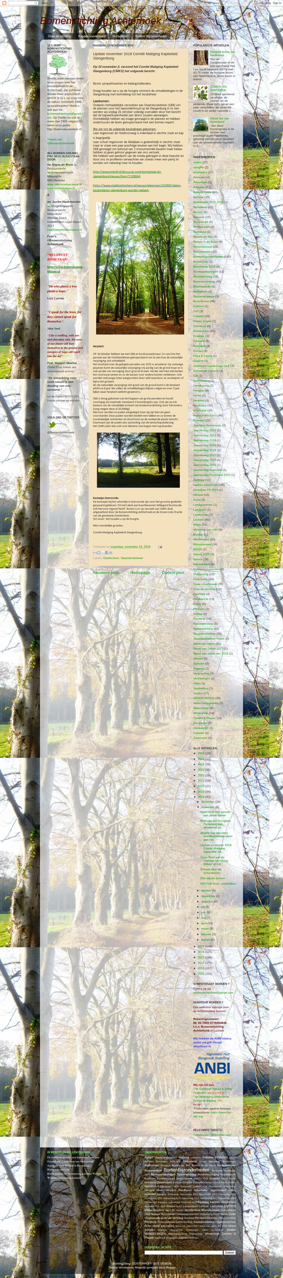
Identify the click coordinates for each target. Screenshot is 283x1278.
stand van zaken (204, 643)
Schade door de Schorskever (210, 871)
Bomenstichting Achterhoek (100, 20)
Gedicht (198, 361)
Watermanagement (205, 703)
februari (206, 934)
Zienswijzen (201, 728)
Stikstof (198, 658)
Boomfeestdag (202, 276)
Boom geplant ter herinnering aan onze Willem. (74, 1173)
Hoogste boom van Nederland (222, 53)
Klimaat (198, 494)
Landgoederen (203, 504)
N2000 (197, 549)
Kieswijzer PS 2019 (205, 489)
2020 (201, 786)
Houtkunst (200, 405)
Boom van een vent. (58, 1169)
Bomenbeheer (202, 246)
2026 (201, 753)
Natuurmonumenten (206, 569)
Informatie (200, 410)
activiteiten (200, 172)
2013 (201, 968)
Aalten (197, 162)
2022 (201, 775)
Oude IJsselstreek (205, 584)
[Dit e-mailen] (95, 552)
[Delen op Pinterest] (111, 552)
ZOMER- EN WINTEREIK (218, 88)
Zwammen (200, 738)
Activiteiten (121, 36)
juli (203, 906)
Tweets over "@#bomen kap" (212, 1134)
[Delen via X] (103, 552)
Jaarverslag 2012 (204, 430)
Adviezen (199, 177)
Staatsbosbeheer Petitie (209, 638)
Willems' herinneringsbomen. (64, 1178)
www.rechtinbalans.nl (61, 188)
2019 (201, 791)
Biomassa (199, 231)
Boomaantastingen (205, 271)
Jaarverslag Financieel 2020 (211, 475)
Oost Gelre (200, 579)
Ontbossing (200, 574)
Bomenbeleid (201, 251)
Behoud (198, 197)
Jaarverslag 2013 (204, 435)
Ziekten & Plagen (204, 718)
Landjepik (199, 509)
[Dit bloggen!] (99, 552)
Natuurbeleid (201, 564)
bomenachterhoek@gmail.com (213, 992)
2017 (201, 946)
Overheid (199, 594)
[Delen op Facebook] (107, 552)
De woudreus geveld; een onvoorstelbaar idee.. (73, 1157)
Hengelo (198, 390)
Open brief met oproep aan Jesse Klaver (215, 813)
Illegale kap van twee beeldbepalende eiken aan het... (216, 836)
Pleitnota (199, 609)
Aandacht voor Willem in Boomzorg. (68, 1165)
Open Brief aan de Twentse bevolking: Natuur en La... (214, 861)
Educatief (199, 346)
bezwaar (198, 217)
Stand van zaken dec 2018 (210, 653)
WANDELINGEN (203, 698)
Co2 (196, 311)
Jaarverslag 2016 (204, 450)
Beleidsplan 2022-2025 (208, 202)
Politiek (198, 614)
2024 (201, 764)
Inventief (198, 420)
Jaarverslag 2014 (204, 440)
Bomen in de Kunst (205, 241)
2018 (201, 797)
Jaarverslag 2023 (204, 460)
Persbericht (200, 599)
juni (204, 912)
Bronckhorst (201, 301)
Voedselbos (200, 688)
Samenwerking (203, 628)
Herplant (198, 400)
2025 (201, 758)
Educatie (199, 341)
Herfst (197, 395)
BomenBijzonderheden (208, 256)
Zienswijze (200, 723)
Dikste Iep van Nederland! (219, 120)
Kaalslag (198, 479)
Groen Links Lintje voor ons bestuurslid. (70, 1161)
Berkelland (200, 207)
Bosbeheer (200, 291)
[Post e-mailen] (159, 546)
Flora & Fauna (202, 356)
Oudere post (173, 572)
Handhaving (201, 385)
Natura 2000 (201, 554)
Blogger (171, 1267)
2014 (201, 962)
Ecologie (198, 336)
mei (204, 917)
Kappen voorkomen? (92, 36)
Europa (198, 351)
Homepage (140, 572)
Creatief (198, 316)
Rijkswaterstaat (203, 623)
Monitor (198, 534)
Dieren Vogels (202, 321)
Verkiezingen (201, 678)
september (208, 896)
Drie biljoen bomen (212, 878)
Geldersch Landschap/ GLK (211, 365)
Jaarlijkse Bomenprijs (207, 425)
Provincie (199, 618)
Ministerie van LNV (205, 529)
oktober (206, 890)
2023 (201, 769)
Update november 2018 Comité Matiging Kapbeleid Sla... (215, 848)
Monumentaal (202, 544)
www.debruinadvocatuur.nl (64, 184)
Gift (195, 375)
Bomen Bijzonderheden (151, 36)
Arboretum (200, 182)
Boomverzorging (204, 281)
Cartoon (198, 306)
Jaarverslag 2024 (204, 465)
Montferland (201, 539)
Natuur (197, 559)
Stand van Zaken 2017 (208, 648)
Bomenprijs (200, 261)
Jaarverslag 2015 (204, 445)
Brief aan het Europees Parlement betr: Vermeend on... (215, 824)
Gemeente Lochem (206, 370)
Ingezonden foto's (205, 415)
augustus (207, 901)
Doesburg (199, 326)
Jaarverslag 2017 (204, 455)
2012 (201, 973)
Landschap (200, 514)
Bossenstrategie (203, 296)
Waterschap (201, 708)
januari (206, 939)
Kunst (197, 499)
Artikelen (199, 187)
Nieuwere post (106, 572)
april (204, 923)
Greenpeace (201, 380)
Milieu (197, 524)
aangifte (198, 167)
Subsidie (198, 663)
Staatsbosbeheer (132, 558)
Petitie (197, 604)
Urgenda (199, 668)
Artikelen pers (202, 192)
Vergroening (201, 673)
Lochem (198, 519)
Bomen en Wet (203, 236)
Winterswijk (200, 713)
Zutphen (198, 733)
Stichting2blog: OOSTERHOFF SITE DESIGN (141, 1263)
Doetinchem (111, 558)
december (208, 801)
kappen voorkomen (206, 484)
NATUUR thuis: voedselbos (218, 883)
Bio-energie (200, 221)
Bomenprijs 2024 (204, 266)
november (208, 807)
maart (205, 928)
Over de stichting (59, 36)
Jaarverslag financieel (207, 470)
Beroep (198, 212)
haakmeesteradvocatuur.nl (64, 229)
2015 (201, 957)
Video (197, 683)
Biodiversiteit (201, 226)
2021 (201, 780)
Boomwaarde (202, 286)
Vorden (198, 693)
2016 (201, 951)
